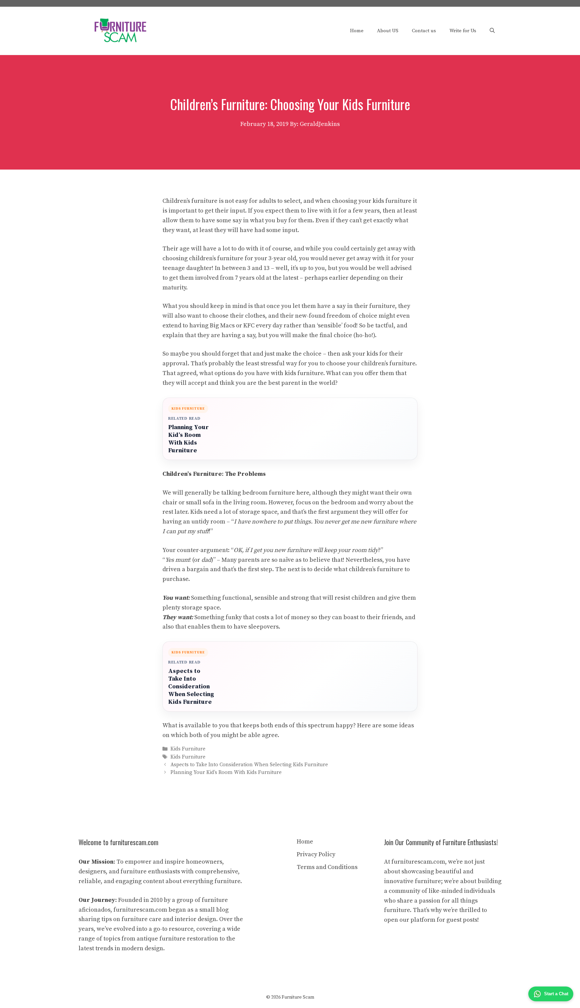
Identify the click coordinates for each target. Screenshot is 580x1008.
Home (357, 31)
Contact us (424, 31)
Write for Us (462, 31)
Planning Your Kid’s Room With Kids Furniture (188, 438)
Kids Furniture (188, 749)
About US (387, 31)
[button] (492, 31)
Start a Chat (556, 993)
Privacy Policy (316, 854)
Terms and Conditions (327, 867)
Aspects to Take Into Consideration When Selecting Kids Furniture (191, 686)
